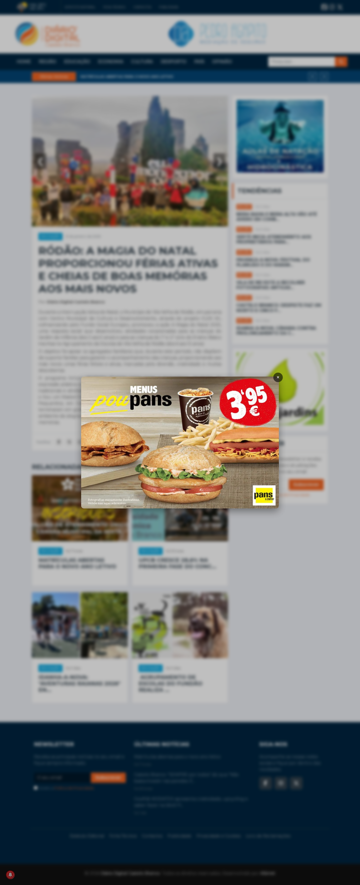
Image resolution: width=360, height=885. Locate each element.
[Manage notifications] (10, 874)
